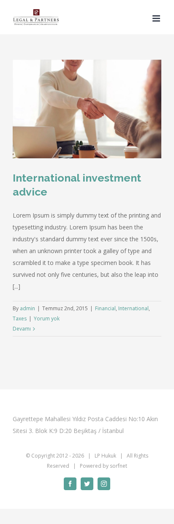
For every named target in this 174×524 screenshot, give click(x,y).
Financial (105, 308)
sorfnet (118, 465)
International (133, 308)
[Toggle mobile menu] (156, 18)
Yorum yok (47, 318)
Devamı (22, 328)
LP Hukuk (105, 455)
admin (27, 308)
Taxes (20, 318)
